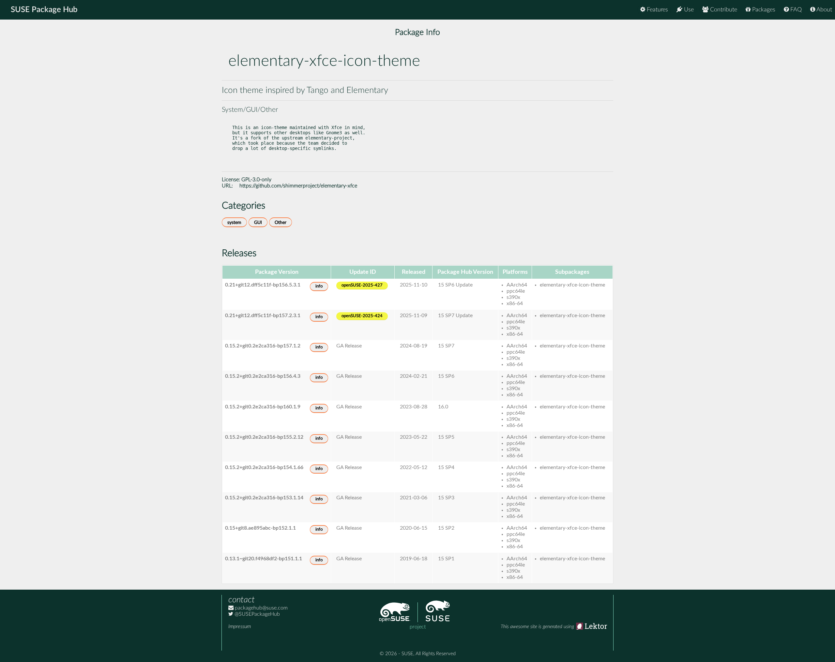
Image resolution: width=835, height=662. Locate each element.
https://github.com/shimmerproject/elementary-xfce (298, 185)
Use (688, 10)
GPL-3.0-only (256, 179)
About (823, 10)
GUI (258, 222)
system (234, 222)
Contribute (722, 10)
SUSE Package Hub (44, 10)
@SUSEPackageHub (256, 614)
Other (280, 222)
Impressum (239, 626)
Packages (763, 10)
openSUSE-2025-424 (362, 316)
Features (656, 10)
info (319, 286)
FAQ (795, 10)
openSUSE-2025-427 (362, 285)
